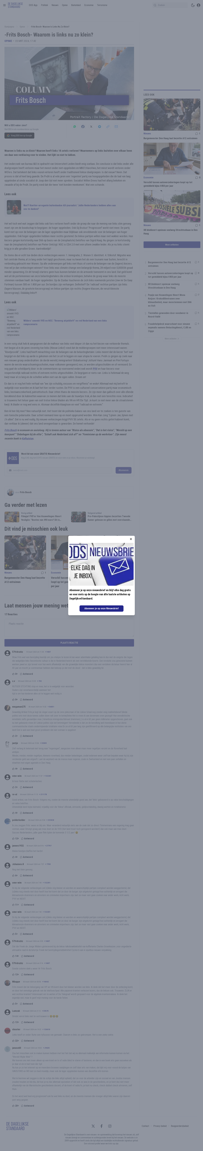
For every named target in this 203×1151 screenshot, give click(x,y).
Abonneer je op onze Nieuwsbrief (101, 608)
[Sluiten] (130, 539)
